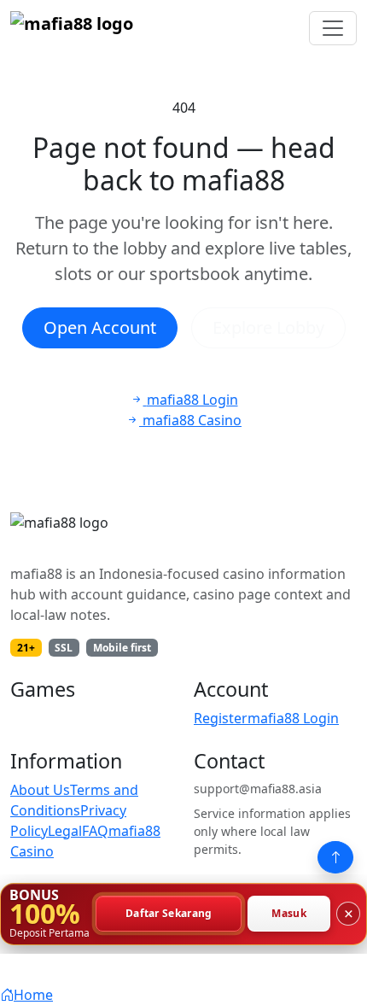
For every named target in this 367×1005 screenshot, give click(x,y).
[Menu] (333, 28)
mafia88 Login (293, 718)
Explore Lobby (268, 327)
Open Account (100, 327)
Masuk (288, 914)
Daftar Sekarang (169, 914)
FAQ (95, 830)
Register (221, 718)
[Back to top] (335, 857)
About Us (40, 789)
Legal (65, 830)
